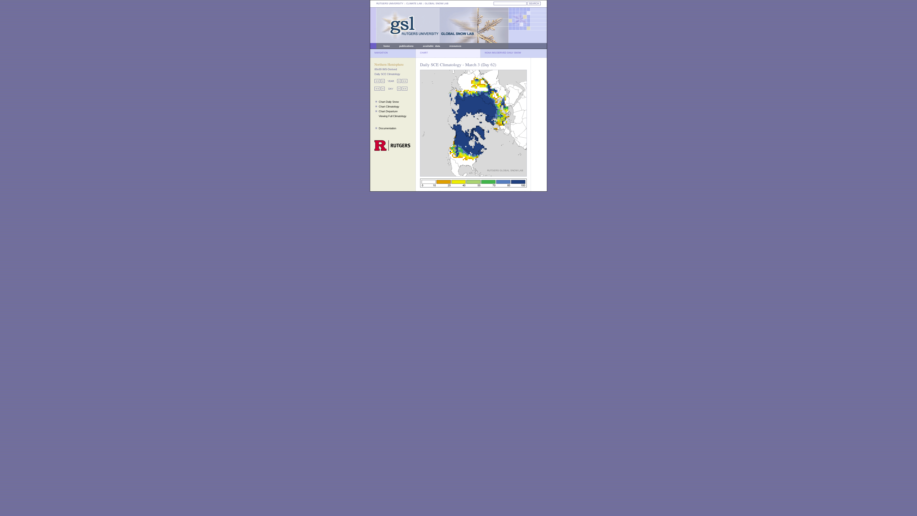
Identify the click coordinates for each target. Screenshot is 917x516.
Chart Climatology (389, 106)
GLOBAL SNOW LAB (436, 3)
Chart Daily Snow (389, 101)
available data (431, 46)
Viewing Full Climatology (392, 116)
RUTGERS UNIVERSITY (389, 3)
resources (455, 46)
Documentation (387, 128)
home (387, 46)
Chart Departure (388, 111)
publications (406, 46)
